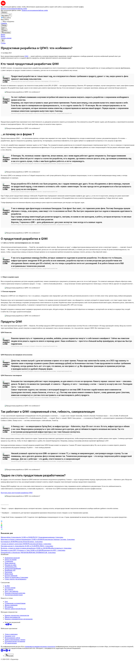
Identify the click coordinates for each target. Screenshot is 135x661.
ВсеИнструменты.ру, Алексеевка (60, 548)
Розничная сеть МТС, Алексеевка (53, 550)
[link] (4, 30)
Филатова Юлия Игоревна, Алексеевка (29, 541)
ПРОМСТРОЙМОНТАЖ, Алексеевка (43, 552)
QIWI (26, 56)
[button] (3, 34)
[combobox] (9, 655)
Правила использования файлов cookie (35, 10)
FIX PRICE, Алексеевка (45, 546)
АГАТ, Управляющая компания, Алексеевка (48, 537)
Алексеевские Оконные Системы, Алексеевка (59, 539)
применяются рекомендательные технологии (40, 646)
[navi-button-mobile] (3, 40)
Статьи (3, 43)
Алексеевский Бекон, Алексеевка (40, 544)
